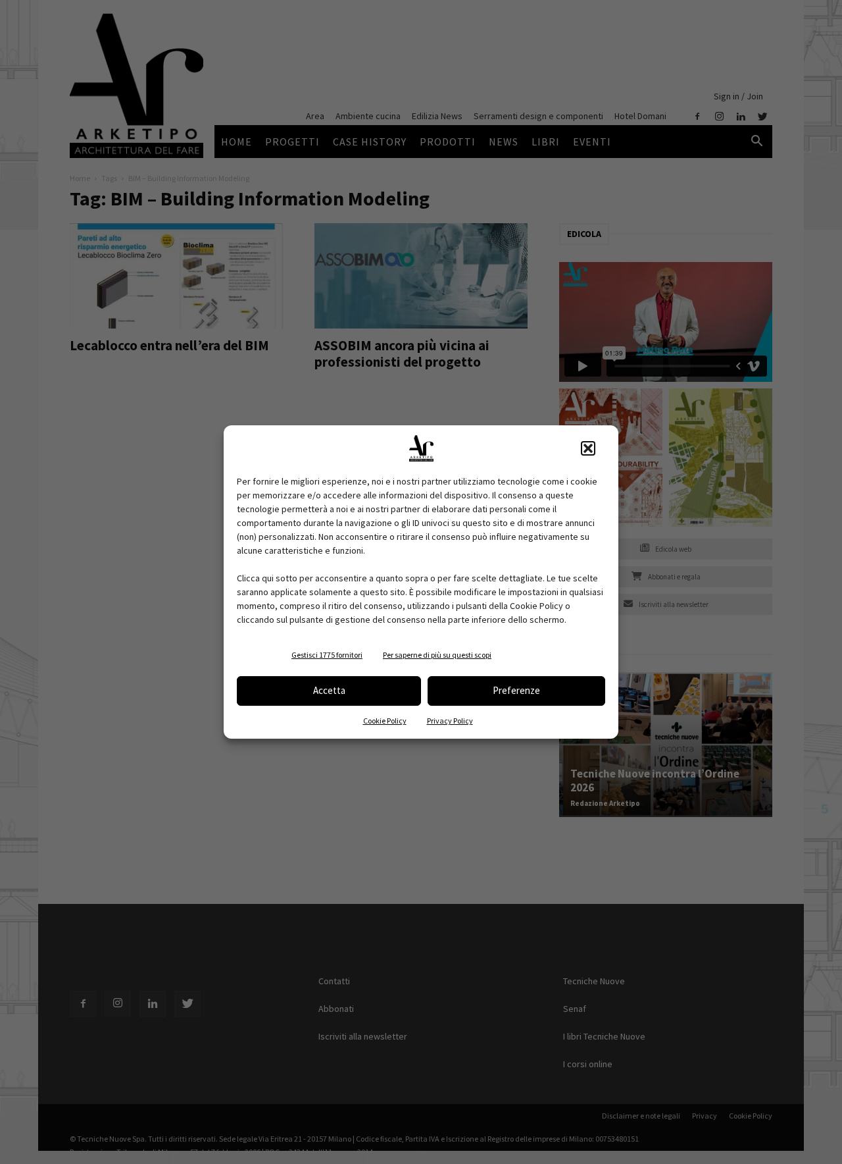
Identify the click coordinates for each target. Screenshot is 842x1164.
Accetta (329, 690)
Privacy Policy (450, 721)
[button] (588, 448)
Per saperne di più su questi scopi (437, 655)
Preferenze (516, 690)
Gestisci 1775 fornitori (326, 655)
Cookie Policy (385, 721)
